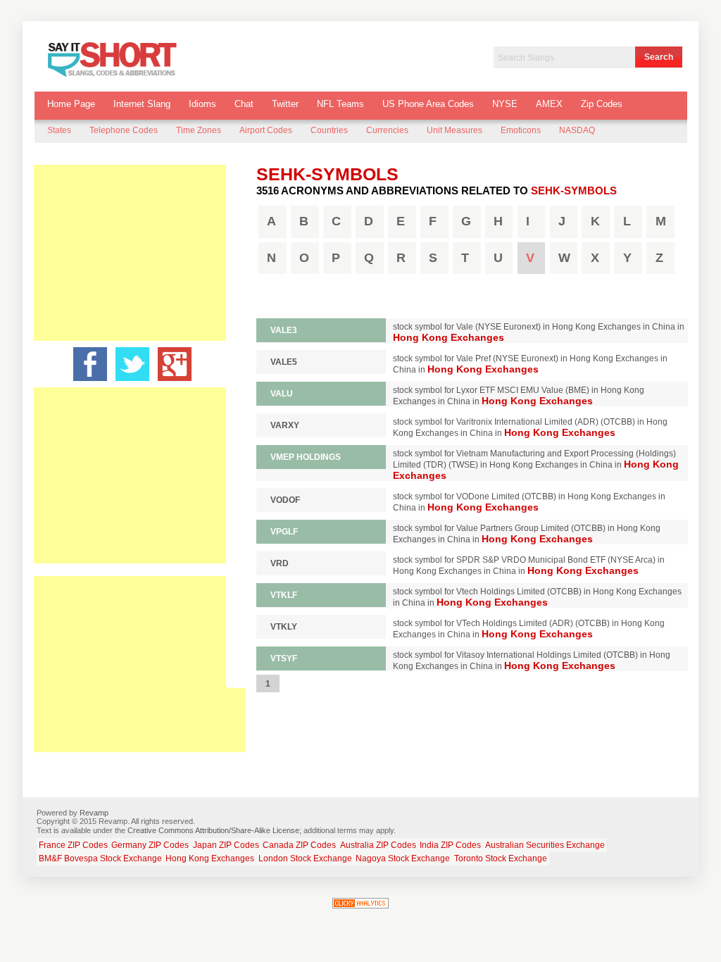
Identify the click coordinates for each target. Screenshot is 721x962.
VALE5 (283, 362)
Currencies (387, 130)
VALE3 (283, 330)
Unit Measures (454, 130)
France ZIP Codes (73, 845)
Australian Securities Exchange (545, 845)
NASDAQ (577, 130)
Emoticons (521, 130)
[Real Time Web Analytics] (360, 906)
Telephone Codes (123, 130)
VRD (279, 563)
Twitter (285, 104)
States (59, 130)
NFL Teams (340, 104)
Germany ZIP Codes (150, 845)
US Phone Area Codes (428, 104)
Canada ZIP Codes (299, 845)
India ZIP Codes (450, 845)
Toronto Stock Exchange (500, 858)
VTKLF (283, 595)
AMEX (549, 104)
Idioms (202, 104)
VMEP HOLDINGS (305, 457)
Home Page (71, 104)
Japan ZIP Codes (226, 845)
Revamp (94, 812)
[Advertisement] (139, 253)
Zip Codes (601, 104)
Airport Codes (265, 130)
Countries (329, 130)
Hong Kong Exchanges (209, 858)
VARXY (284, 425)
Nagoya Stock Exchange (403, 858)
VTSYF (283, 658)
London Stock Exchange (305, 858)
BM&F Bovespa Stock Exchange (100, 858)
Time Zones (198, 130)
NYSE (505, 104)
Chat (243, 104)
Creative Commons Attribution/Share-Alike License (213, 830)
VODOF (285, 500)
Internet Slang (141, 104)
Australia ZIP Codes (378, 845)
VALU (281, 394)
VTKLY (283, 627)
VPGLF (284, 532)
